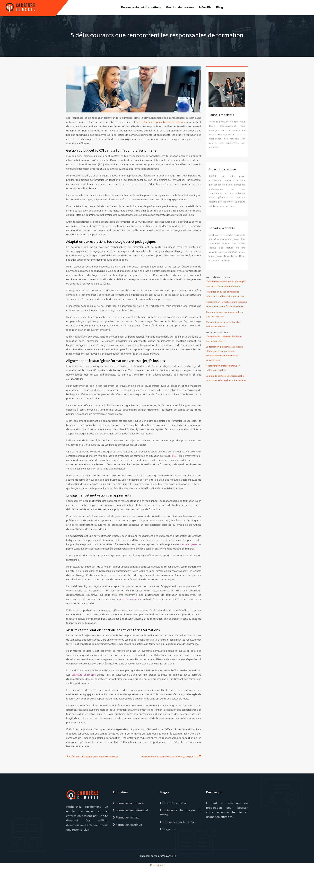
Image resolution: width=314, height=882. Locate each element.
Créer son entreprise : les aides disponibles (93, 756)
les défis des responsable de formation (160, 122)
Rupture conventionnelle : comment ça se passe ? (169, 756)
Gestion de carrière (180, 7)
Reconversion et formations (141, 7)
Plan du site (157, 865)
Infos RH (205, 7)
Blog (219, 7)
